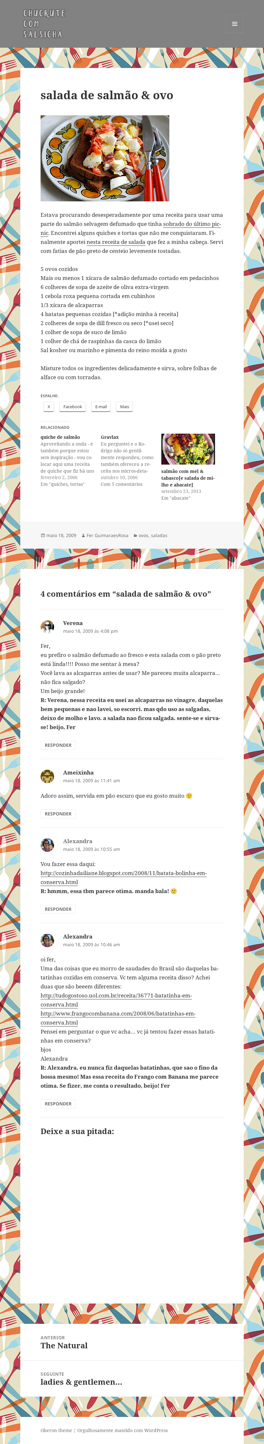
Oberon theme (56, 1430)
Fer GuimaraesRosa (107, 535)
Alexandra (77, 936)
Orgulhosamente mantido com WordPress (122, 1430)
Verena (73, 623)
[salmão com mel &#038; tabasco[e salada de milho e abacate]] (188, 449)
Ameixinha (78, 772)
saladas (159, 535)
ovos (143, 535)
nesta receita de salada (116, 241)
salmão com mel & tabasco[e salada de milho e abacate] (187, 478)
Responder (58, 745)
